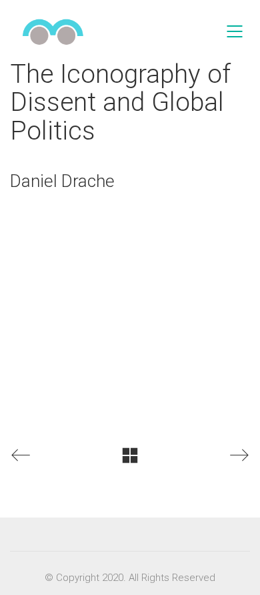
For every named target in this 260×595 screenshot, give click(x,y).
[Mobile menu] (235, 31)
